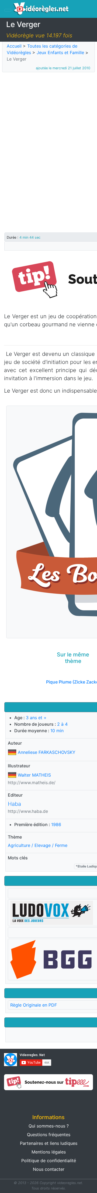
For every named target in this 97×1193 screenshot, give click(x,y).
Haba (14, 804)
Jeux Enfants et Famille (60, 52)
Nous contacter (48, 1169)
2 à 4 (62, 724)
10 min (57, 730)
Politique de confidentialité (48, 1160)
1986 (56, 824)
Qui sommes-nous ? (49, 1126)
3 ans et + (36, 717)
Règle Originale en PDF (33, 1005)
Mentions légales (49, 1152)
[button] (24, 1100)
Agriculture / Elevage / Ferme (37, 845)
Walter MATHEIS (34, 775)
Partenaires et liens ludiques (48, 1143)
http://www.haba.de (28, 811)
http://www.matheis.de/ (32, 782)
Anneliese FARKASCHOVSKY (46, 752)
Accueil (14, 46)
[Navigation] (7, 10)
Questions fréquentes (48, 1134)
